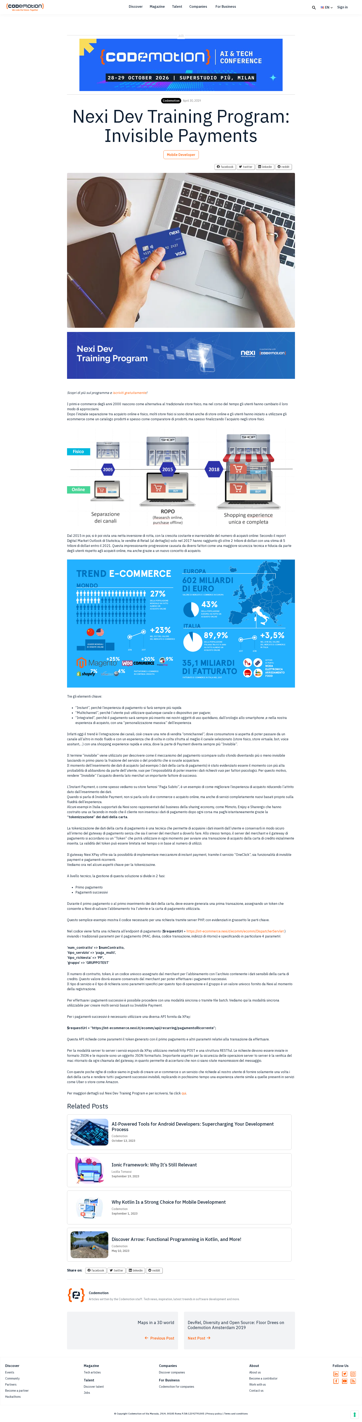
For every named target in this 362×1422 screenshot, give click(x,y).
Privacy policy (214, 1413)
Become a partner (17, 1390)
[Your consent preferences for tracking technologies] (355, 1415)
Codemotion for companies (176, 1387)
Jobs (87, 1393)
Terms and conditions (236, 1413)
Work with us (257, 1384)
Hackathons (13, 1397)
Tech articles (92, 1372)
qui (184, 1093)
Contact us (256, 1390)
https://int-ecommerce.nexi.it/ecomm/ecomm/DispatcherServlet (235, 931)
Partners (11, 1384)
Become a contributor (263, 1378)
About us (255, 1372)
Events (9, 1372)
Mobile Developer (181, 155)
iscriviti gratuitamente (129, 393)
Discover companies (172, 1372)
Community (12, 1378)
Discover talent (94, 1387)
